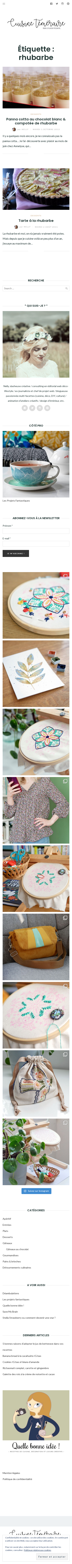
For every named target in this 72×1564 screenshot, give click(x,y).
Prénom (8, 525)
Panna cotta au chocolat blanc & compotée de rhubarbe (36, 121)
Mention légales (11, 1472)
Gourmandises (11, 1255)
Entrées (7, 1224)
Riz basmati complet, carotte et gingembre (26, 1368)
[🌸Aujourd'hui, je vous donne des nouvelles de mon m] (36, 878)
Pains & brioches (12, 1261)
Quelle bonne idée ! (13, 1305)
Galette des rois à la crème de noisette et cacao (29, 1374)
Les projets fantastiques (16, 1299)
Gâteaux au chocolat (17, 1249)
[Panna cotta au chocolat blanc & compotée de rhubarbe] (36, 87)
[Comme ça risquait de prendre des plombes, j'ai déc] (36, 742)
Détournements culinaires (17, 1267)
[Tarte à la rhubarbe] (36, 188)
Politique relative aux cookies (37, 1550)
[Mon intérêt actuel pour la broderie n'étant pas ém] (36, 1152)
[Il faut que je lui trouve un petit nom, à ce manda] (36, 1015)
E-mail (6, 538)
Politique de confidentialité (17, 1479)
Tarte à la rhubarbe (36, 220)
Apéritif (7, 1218)
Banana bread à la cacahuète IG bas (22, 1355)
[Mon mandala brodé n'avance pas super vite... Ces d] (36, 605)
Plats (5, 1230)
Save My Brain (10, 1311)
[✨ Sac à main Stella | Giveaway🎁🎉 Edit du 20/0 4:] (36, 947)
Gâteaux (7, 1243)
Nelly (23, 129)
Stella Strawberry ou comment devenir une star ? (29, 1317)
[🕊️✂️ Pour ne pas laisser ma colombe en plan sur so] (36, 1083)
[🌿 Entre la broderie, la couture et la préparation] (36, 673)
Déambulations (11, 1293)
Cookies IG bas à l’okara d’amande (21, 1361)
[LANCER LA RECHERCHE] (66, 289)
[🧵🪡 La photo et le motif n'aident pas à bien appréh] (36, 810)
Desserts (36, 114)
